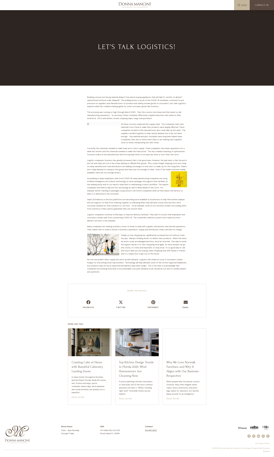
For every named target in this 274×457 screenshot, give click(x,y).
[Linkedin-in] (258, 436)
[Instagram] (253, 436)
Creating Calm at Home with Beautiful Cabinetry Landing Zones (87, 366)
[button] (239, 5)
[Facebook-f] (249, 436)
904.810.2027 (151, 430)
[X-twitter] (268, 436)
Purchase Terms (262, 443)
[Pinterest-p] (263, 436)
